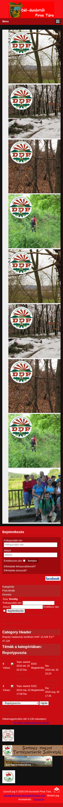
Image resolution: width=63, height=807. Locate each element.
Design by (38, 799)
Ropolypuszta (9, 627)
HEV (52, 688)
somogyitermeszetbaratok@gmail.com (24, 795)
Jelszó (7, 550)
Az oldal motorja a (23, 723)
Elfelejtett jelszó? (12, 615)
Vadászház (22, 658)
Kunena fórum (41, 723)
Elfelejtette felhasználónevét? (20, 566)
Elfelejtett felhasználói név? (37, 615)
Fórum (5, 619)
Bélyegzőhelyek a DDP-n (16, 623)
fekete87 (21, 673)
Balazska (21, 698)
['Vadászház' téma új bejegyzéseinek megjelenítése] (13, 667)
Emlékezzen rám (13, 560)
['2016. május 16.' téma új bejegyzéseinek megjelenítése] (13, 689)
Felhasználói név (13, 540)
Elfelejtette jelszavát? (15, 570)
